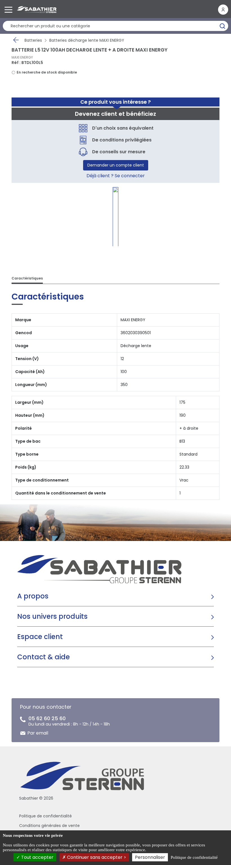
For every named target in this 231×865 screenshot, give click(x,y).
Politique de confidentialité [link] (194, 857)
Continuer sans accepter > (96, 857)
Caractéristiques (27, 278)
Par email (37, 733)
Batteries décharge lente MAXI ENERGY (86, 40)
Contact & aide (43, 657)
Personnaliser (150, 857)
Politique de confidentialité (45, 816)
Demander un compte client (115, 165)
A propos (32, 596)
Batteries (33, 40)
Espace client (40, 636)
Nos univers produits (52, 616)
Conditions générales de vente (49, 825)
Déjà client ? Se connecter (115, 175)
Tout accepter (37, 857)
